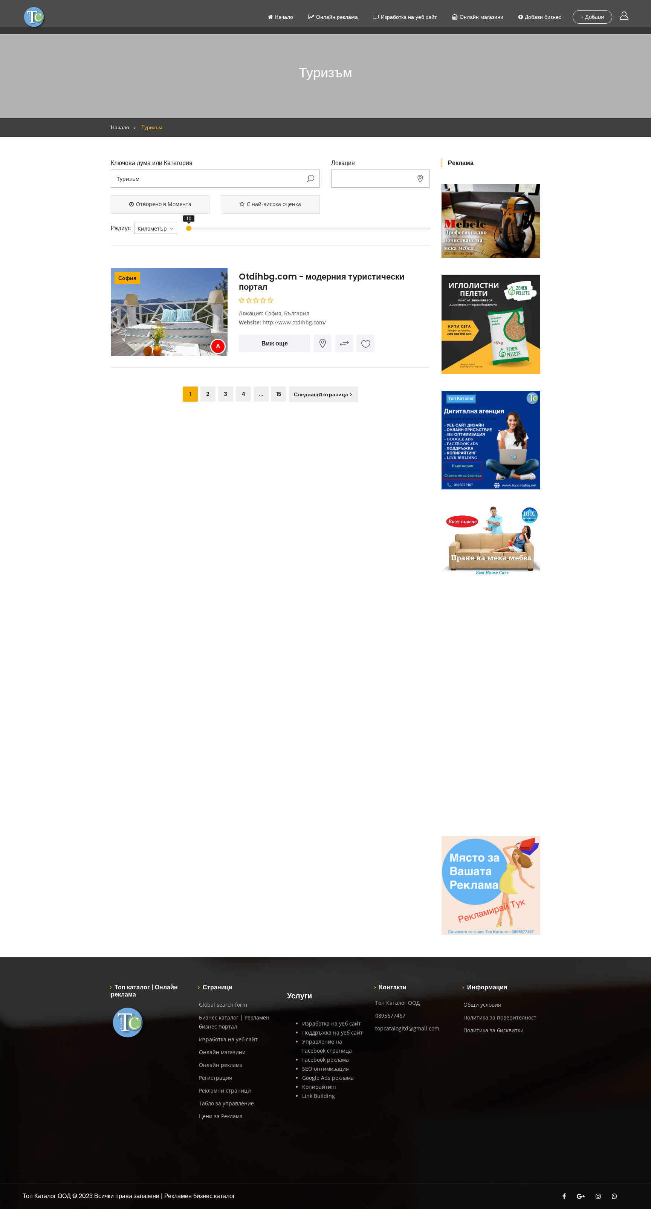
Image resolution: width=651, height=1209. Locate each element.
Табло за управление (226, 1103)
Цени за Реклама (221, 1116)
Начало (284, 17)
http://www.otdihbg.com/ (294, 322)
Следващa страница (321, 394)
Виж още (274, 343)
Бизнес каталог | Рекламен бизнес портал (234, 1022)
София (127, 278)
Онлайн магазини (481, 17)
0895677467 (390, 1015)
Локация (343, 163)
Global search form (223, 1004)
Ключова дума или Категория (152, 163)
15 (278, 394)
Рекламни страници (225, 1090)
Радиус (121, 228)
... (261, 394)
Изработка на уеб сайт (409, 17)
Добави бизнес (543, 17)
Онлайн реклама (337, 17)
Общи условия (482, 1004)
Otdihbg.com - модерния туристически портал (322, 281)
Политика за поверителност (499, 1017)
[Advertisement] (491, 706)
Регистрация (215, 1077)
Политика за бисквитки (493, 1030)
